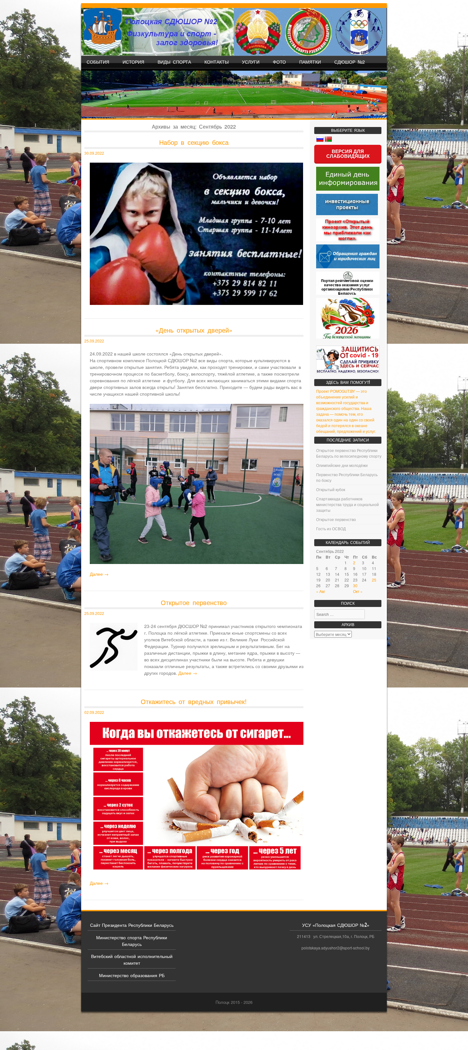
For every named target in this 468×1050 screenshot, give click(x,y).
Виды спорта (174, 62)
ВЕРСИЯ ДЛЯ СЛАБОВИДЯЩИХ (348, 154)
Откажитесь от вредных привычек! (194, 701)
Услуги (250, 62)
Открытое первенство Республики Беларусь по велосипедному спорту (348, 453)
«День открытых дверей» (193, 330)
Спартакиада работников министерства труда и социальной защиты (347, 504)
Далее (99, 574)
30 (355, 585)
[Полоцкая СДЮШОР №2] (234, 32)
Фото (279, 62)
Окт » (358, 591)
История (133, 62)
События (98, 62)
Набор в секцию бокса (194, 142)
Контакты (216, 62)
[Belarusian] (328, 139)
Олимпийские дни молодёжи (342, 465)
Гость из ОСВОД (331, 528)
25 (374, 579)
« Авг (320, 591)
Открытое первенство (194, 602)
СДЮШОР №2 (349, 62)
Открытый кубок (330, 489)
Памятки (310, 62)
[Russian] (320, 139)
